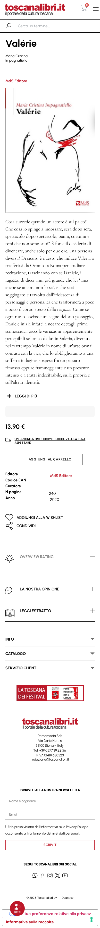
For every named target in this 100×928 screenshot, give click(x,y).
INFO (9, 639)
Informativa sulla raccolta (30, 921)
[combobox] (43, 26)
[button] (96, 9)
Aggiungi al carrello (50, 459)
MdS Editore (16, 81)
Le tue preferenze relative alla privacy (55, 913)
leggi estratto (35, 610)
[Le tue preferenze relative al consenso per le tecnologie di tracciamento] (91, 919)
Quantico (68, 898)
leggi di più (26, 396)
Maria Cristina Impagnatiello (16, 58)
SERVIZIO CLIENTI (21, 668)
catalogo (15, 653)
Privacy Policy (76, 827)
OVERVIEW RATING (37, 556)
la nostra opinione (39, 589)
